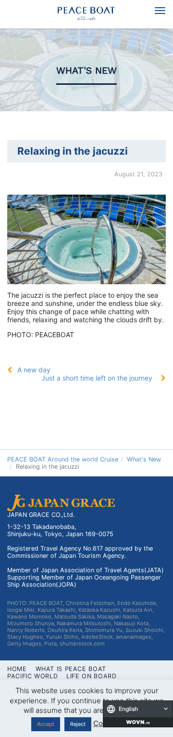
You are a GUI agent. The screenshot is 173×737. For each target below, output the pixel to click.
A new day (33, 370)
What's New (86, 70)
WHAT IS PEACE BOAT (71, 668)
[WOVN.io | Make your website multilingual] (138, 722)
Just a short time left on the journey (96, 378)
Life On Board (91, 676)
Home (17, 668)
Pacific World (32, 676)
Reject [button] (78, 724)
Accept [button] (45, 724)
